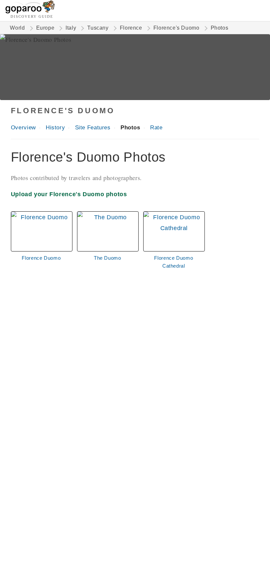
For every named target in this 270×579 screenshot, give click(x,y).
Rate (156, 127)
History (55, 127)
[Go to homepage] (30, 11)
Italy (71, 28)
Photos (130, 127)
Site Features (93, 127)
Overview (23, 127)
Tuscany (97, 28)
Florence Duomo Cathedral (173, 262)
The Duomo (107, 258)
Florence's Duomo (176, 28)
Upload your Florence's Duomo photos (69, 194)
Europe (45, 28)
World (17, 28)
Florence (131, 28)
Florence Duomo (41, 258)
